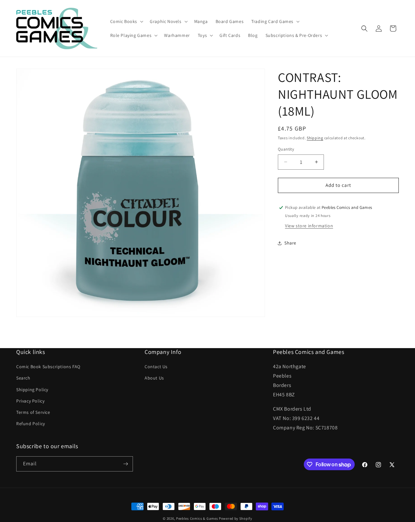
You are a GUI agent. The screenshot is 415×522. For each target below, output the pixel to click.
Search (23, 378)
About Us (154, 378)
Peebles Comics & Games (197, 518)
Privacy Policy (30, 401)
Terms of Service (33, 412)
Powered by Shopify (235, 518)
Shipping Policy (32, 389)
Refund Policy (30, 423)
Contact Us (156, 366)
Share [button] (290, 243)
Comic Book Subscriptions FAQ (48, 366)
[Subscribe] (125, 463)
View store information (309, 226)
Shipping (315, 137)
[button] (126, 21)
